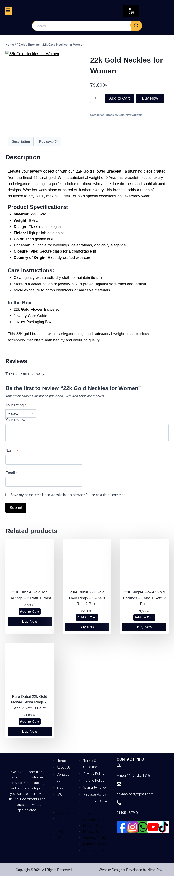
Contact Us (62, 777)
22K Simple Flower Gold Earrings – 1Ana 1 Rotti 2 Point (144, 598)
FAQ (60, 794)
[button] (8, 11)
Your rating (15, 405)
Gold (121, 115)
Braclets (111, 115)
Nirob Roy (154, 870)
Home (61, 761)
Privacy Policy (93, 774)
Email (11, 473)
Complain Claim (95, 801)
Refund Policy (93, 780)
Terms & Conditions (91, 764)
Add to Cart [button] (29, 611)
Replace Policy (94, 794)
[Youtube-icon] (153, 827)
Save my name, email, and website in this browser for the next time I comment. (68, 495)
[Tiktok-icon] (163, 827)
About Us (64, 768)
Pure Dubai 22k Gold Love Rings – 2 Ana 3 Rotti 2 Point (87, 598)
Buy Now (150, 98)
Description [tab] (21, 141)
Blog (60, 788)
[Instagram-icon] (132, 827)
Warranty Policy (95, 788)
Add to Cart (119, 98)
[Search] (136, 26)
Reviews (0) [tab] (48, 141)
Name (11, 450)
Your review (16, 420)
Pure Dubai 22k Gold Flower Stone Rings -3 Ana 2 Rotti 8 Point (29, 702)
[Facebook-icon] (122, 827)
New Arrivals (134, 115)
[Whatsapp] (142, 827)
